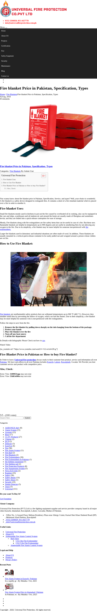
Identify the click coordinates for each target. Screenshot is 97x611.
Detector (8, 444)
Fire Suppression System (15, 468)
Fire (2, 51)
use (43, 340)
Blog (3, 71)
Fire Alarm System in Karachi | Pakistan (21, 579)
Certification (5, 46)
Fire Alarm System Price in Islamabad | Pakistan (24, 592)
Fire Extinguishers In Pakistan (17, 459)
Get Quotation (5, 499)
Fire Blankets (11, 94)
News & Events (11, 471)
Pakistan (3, 362)
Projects (4, 41)
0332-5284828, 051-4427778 (17, 520)
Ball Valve (15, 539)
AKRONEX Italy (12, 428)
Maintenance (5, 66)
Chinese (8, 439)
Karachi (50, 362)
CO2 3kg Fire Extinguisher (26, 541)
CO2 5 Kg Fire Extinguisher (27, 543)
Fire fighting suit (11, 464)
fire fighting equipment (14, 462)
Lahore (57, 362)
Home (3, 31)
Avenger (8, 432)
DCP (7, 441)
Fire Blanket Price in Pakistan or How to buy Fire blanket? (24, 186)
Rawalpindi (65, 362)
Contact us (5, 76)
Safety (7, 475)
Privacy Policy (11, 560)
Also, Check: (11, 188)
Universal (9, 489)
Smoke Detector (11, 484)
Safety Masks (10, 477)
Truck (7, 487)
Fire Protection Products (14, 466)
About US (4, 36)
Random (8, 473)
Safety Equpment (7, 56)
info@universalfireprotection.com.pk (20, 522)
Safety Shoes (10, 480)
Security (4, 61)
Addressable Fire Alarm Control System (21, 536)
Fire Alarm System (12, 450)
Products (9, 557)
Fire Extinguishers (12, 457)
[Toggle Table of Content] (42, 176)
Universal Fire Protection (16, 532)
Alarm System (10, 430)
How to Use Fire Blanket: (12, 183)
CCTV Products (11, 437)
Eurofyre (8, 446)
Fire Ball (8, 453)
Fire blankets (5, 314)
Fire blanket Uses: (9, 179)
